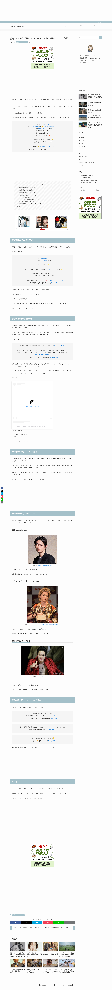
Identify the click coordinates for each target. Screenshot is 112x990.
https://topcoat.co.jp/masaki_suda (44, 565)
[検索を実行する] (100, 37)
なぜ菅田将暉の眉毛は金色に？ (27, 190)
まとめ (20, 206)
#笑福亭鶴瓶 (46, 126)
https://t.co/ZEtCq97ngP (60, 345)
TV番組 (82, 137)
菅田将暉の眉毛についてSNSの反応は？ (30, 203)
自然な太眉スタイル (26, 197)
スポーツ (82, 146)
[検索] (101, 22)
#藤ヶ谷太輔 (53, 126)
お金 (81, 143)
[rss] (99, 22)
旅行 (81, 153)
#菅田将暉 (36, 126)
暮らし (82, 159)
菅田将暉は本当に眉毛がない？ (27, 187)
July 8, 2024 (51, 741)
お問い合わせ (43, 985)
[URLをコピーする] (69, 922)
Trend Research (17, 26)
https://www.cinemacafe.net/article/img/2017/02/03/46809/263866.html (44, 624)
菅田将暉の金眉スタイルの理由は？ (28, 192)
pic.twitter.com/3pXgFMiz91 (47, 146)
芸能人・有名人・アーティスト (22, 42)
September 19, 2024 (58, 149)
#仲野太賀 (41, 128)
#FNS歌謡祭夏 (43, 258)
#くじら (49, 269)
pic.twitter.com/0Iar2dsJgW (53, 715)
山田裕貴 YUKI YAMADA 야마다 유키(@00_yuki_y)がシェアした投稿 (32, 426)
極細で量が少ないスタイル (28, 201)
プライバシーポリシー (60, 985)
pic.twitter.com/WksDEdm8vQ (43, 354)
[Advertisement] (45, 10)
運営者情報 (69, 985)
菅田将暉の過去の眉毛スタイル (27, 195)
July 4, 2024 (53, 718)
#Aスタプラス (45, 124)
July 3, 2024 (54, 283)
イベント (82, 140)
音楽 (81, 166)
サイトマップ (51, 985)
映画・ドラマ (83, 156)
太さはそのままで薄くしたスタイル (30, 199)
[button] (15, 922)
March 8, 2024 (54, 357)
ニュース (82, 150)
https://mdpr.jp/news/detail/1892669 (44, 676)
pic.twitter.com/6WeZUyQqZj (55, 280)
